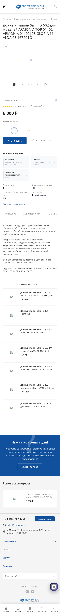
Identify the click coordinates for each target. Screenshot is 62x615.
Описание (10, 213)
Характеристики (32, 213)
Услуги (6, 557)
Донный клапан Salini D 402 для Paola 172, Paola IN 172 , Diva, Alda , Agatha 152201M (37, 295)
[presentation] (58, 213)
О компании (9, 541)
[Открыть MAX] (54, 587)
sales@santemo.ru (16, 525)
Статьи (6, 549)
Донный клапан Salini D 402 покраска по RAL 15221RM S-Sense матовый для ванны (37, 387)
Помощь (7, 566)
